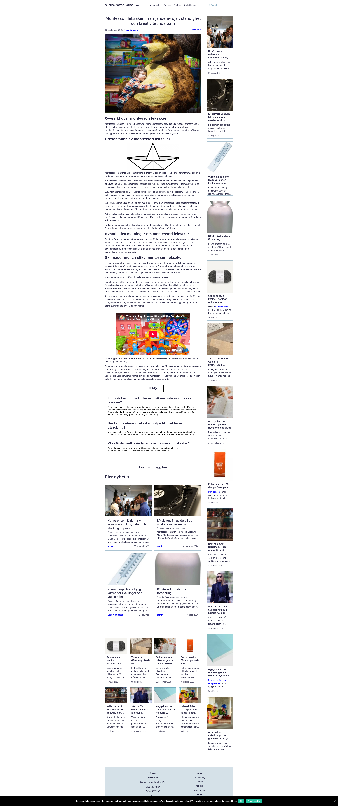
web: (153, 796)
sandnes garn (221, 306)
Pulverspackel (214, 492)
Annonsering (155, 5)
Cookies (177, 5)
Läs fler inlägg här (153, 467)
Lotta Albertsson (115, 615)
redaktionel (196, 29)
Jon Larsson (132, 30)
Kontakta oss (190, 5)
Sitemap (199, 794)
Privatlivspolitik (254, 801)
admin (111, 546)
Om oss (167, 5)
